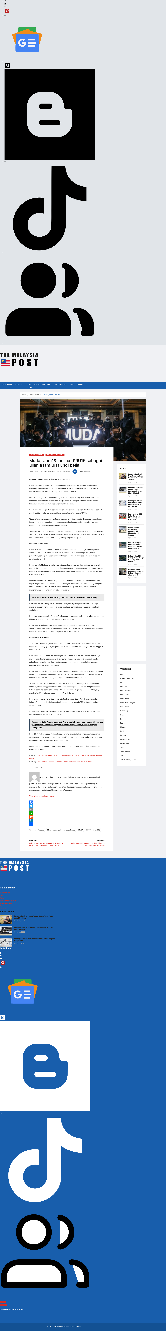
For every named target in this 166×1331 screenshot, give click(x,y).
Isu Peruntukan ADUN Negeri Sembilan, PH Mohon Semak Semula (134, 531)
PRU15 (88, 830)
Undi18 (97, 830)
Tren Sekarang (59, 384)
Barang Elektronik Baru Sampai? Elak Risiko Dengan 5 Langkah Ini (135, 503)
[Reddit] (66, 817)
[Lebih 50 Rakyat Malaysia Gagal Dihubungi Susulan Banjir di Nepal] (122, 545)
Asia (121, 682)
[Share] (66, 824)
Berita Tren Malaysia (127, 703)
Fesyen (122, 723)
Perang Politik (125, 739)
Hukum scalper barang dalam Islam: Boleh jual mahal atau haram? (136, 572)
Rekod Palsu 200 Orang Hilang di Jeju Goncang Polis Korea (136, 559)
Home (24, 395)
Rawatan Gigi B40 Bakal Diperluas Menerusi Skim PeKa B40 (135, 517)
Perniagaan (124, 743)
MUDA (80, 830)
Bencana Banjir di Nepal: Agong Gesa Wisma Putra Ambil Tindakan (135, 477)
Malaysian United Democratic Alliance (61, 830)
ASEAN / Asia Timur (42, 384)
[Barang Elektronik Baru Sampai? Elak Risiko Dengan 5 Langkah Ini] (122, 503)
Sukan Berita (125, 751)
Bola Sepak (124, 707)
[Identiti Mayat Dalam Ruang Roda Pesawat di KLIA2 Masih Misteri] (122, 490)
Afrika (122, 674)
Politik (28, 384)
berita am (123, 686)
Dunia (122, 715)
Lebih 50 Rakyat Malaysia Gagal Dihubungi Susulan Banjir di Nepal (135, 545)
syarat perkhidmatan (16, 1309)
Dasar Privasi (4, 1309)
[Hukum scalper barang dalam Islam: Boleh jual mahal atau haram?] (122, 571)
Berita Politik (124, 694)
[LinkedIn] (66, 820)
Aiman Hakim (33, 472)
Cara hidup (124, 711)
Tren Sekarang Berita (55, 455)
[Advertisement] (41, 375)
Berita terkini (7, 384)
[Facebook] (66, 802)
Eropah (122, 719)
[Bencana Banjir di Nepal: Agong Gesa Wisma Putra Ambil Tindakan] (122, 476)
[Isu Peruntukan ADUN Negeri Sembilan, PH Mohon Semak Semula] (122, 529)
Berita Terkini (125, 699)
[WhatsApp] (66, 813)
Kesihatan (123, 731)
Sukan (71, 384)
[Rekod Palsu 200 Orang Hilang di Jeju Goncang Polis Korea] (122, 558)
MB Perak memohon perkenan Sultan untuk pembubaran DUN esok (65, 762)
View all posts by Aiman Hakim (41, 796)
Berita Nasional (35, 395)
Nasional (18, 384)
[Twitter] (66, 806)
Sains (122, 747)
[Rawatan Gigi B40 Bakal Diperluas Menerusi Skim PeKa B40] (122, 516)
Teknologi (123, 755)
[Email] (66, 809)
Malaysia (40, 830)
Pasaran (123, 735)
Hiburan (80, 384)
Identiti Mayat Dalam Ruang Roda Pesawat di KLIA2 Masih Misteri (136, 490)
